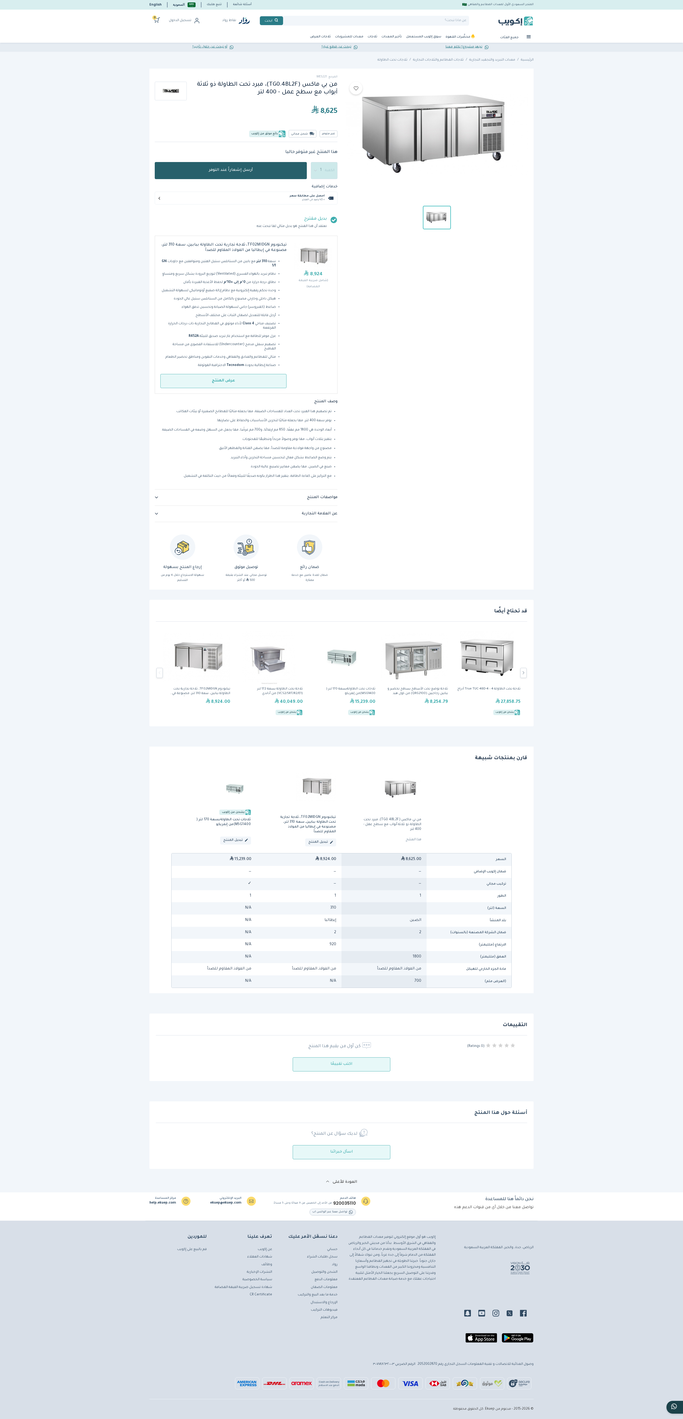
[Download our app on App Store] (481, 1340)
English (155, 4)
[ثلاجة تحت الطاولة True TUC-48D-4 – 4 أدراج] (487, 673)
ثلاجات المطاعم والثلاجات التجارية (438, 60)
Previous (159, 673)
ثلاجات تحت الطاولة (392, 60)
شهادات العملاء (259, 1257)
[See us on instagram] (499, 1314)
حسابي (332, 1249)
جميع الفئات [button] (509, 38)
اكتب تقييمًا (341, 1064)
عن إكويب (265, 1249)
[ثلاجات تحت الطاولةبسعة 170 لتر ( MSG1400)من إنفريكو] (341, 673)
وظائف (266, 1265)
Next (523, 673)
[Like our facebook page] (526, 1314)
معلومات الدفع (326, 1280)
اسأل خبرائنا (341, 1152)
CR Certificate (261, 1295)
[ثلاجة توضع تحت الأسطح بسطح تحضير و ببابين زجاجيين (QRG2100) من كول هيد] (414, 673)
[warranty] (309, 547)
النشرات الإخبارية (259, 1272)
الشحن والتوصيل (324, 1272)
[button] (184, 4)
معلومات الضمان (324, 1287)
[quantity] (324, 170)
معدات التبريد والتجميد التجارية (492, 60)
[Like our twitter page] (512, 1314)
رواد (334, 1265)
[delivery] (246, 547)
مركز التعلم (329, 1317)
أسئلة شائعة (242, 4)
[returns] (182, 547)
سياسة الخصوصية (257, 1280)
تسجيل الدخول (180, 20)
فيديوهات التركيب (324, 1310)
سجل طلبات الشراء (322, 1257)
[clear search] (285, 21)
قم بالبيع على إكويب (192, 1249)
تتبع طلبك (214, 4)
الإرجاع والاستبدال (324, 1302)
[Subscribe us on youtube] (485, 1314)
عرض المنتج (223, 381)
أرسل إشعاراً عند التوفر (231, 170)
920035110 (344, 1203)
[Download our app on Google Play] (518, 1340)
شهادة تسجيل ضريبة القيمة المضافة (243, 1287)
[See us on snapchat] (471, 1314)
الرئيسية (527, 60)
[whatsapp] (674, 1407)
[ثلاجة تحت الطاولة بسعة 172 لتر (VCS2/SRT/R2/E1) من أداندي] (269, 673)
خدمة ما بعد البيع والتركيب (317, 1295)
